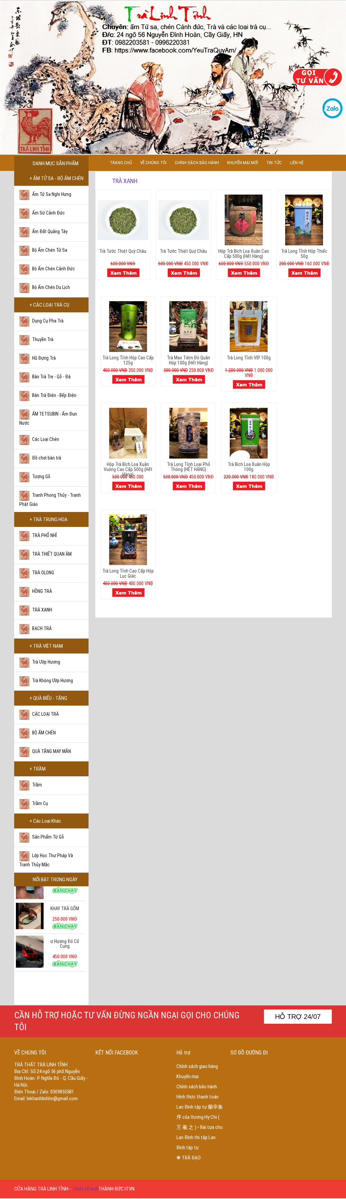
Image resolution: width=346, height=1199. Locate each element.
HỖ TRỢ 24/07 (298, 1016)
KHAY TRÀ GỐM (64, 892)
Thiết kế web (85, 1189)
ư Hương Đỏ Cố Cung (64, 928)
